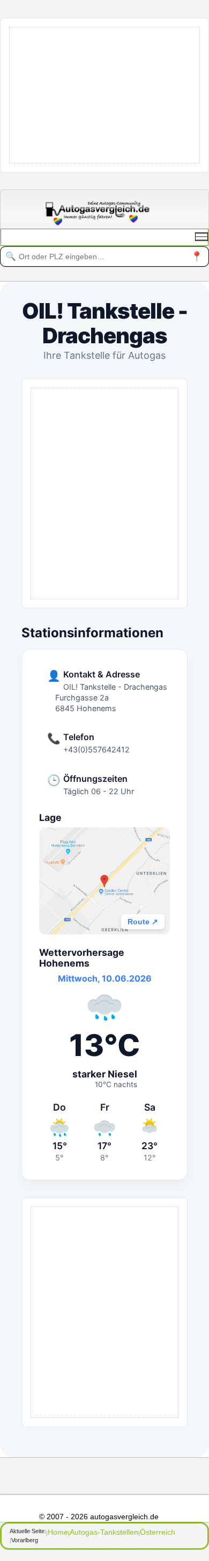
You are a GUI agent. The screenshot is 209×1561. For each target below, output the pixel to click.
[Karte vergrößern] (104, 880)
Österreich (157, 1532)
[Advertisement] (109, 94)
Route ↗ (143, 921)
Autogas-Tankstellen (104, 1532)
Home (58, 1532)
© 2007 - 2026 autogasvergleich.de (99, 1516)
